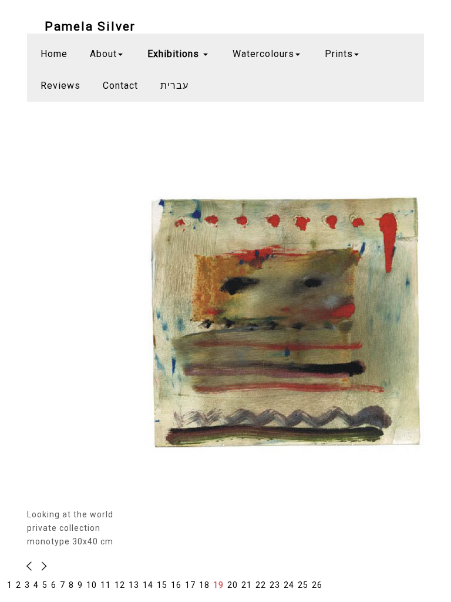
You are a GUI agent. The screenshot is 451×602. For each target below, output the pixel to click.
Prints (339, 53)
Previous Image (42, 566)
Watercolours (263, 53)
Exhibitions (174, 53)
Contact (120, 85)
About (103, 53)
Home (54, 53)
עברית (174, 85)
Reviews (60, 85)
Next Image (32, 566)
